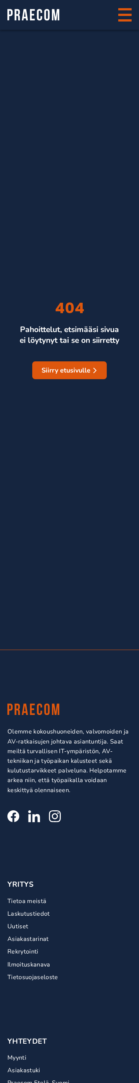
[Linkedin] (34, 816)
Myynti (16, 1057)
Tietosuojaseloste (32, 977)
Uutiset (17, 926)
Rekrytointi (23, 951)
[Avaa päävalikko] (125, 15)
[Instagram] (55, 816)
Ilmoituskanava (28, 964)
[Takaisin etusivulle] (33, 15)
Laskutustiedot (28, 913)
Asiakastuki (23, 1070)
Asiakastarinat (28, 939)
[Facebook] (13, 816)
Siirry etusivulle (66, 370)
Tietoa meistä (26, 901)
